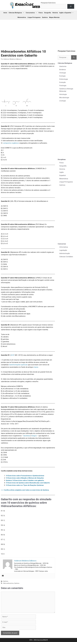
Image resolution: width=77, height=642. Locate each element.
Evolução (62, 82)
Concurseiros (30, 13)
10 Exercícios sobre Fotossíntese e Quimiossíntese (25, 476)
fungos (34, 436)
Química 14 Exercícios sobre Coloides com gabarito (25, 480)
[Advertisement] (38, 33)
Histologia (63, 94)
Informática (63, 247)
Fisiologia (62, 85)
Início (5, 13)
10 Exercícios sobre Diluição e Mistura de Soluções (25, 478)
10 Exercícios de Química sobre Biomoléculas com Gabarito (28, 483)
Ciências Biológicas (15, 13)
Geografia (47, 13)
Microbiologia (64, 97)
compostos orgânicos (11, 143)
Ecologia (62, 76)
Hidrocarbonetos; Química (11, 583)
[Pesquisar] (74, 57)
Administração (64, 253)
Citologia (62, 73)
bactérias (26, 436)
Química (45, 17)
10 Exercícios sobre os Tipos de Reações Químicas (25, 485)
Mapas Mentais (54, 17)
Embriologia (63, 79)
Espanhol (62, 175)
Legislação (63, 250)
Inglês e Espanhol (65, 13)
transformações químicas (18, 365)
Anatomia (62, 66)
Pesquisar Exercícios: (48, 3)
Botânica (62, 69)
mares (36, 367)
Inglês (61, 172)
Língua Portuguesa (34, 17)
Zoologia (62, 101)
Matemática (22, 17)
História (55, 13)
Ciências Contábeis (66, 257)
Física (41, 13)
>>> (25, 490)
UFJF (12, 355)
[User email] (3, 576)
